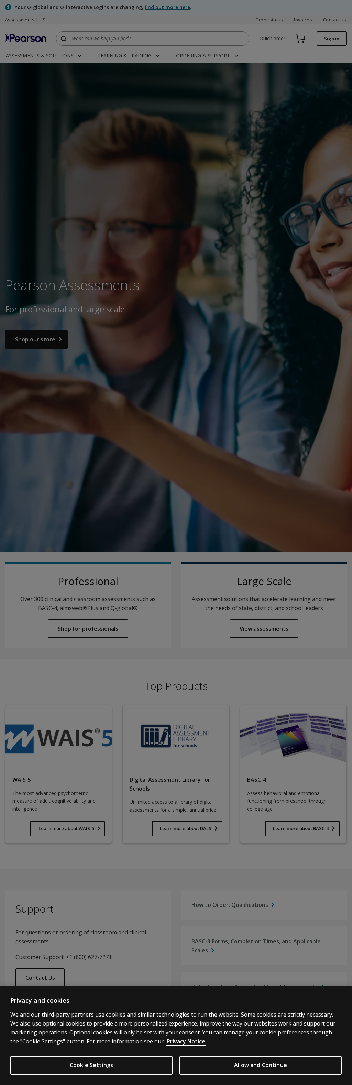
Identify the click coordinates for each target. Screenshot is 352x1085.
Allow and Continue (260, 1065)
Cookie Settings (91, 1065)
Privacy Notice (186, 1041)
